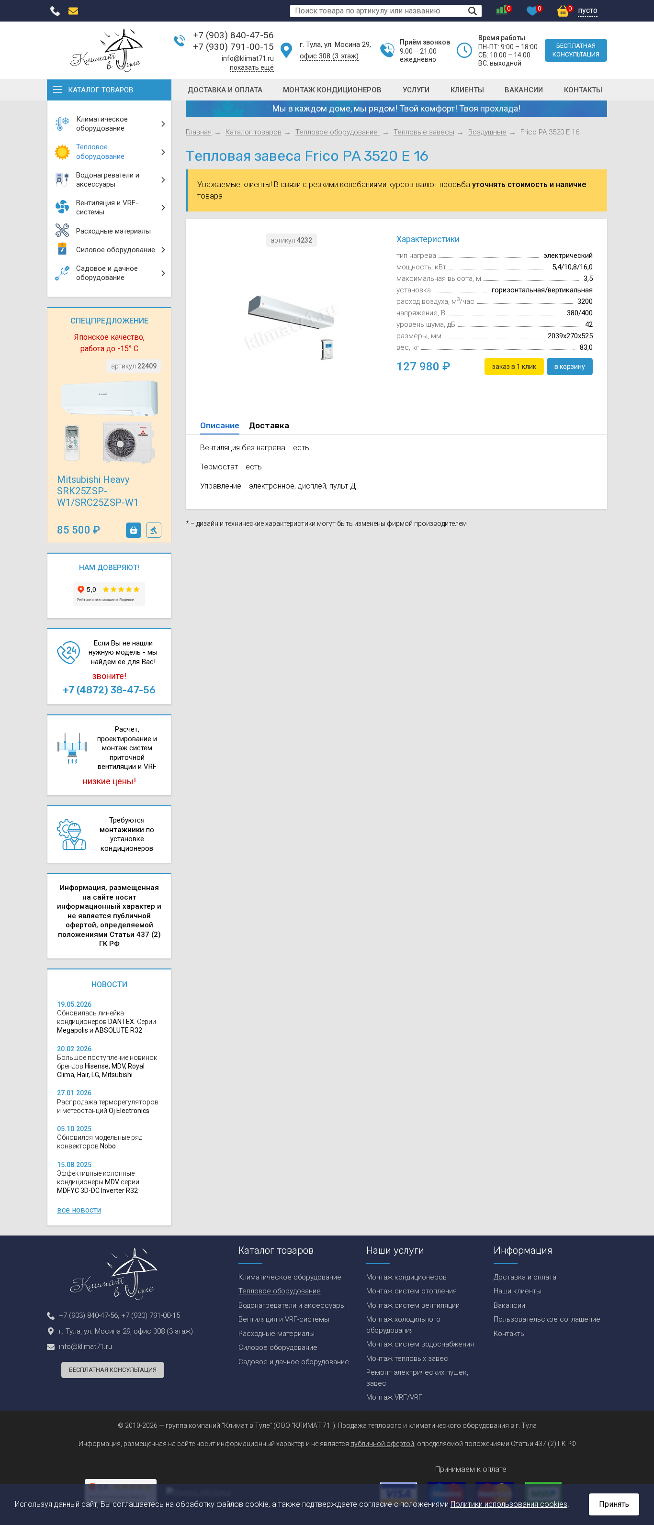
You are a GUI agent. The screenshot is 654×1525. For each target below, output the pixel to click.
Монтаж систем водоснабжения (420, 1344)
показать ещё (252, 67)
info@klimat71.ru (248, 58)
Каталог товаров (100, 90)
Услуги (416, 90)
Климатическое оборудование (289, 1277)
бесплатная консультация (576, 50)
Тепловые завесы (424, 132)
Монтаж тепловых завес (407, 1358)
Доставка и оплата (225, 90)
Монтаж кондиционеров (332, 90)
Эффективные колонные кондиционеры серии (98, 1181)
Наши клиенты (517, 1291)
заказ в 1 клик (153, 530)
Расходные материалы (276, 1333)
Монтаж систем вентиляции (413, 1305)
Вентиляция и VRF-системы (283, 1319)
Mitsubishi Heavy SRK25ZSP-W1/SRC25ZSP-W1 (98, 491)
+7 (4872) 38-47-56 (109, 690)
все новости (79, 1209)
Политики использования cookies (509, 1504)
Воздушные (487, 132)
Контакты (583, 90)
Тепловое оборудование (337, 132)
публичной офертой (382, 1443)
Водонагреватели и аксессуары (292, 1305)
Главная (199, 132)
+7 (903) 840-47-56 (233, 35)
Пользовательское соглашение (547, 1319)
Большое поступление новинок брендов (107, 1066)
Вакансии (524, 90)
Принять (614, 1504)
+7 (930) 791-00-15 (233, 46)
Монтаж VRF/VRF (394, 1397)
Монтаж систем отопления (411, 1291)
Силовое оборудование (277, 1347)
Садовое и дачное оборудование (293, 1362)
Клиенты (467, 90)
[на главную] (107, 50)
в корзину (133, 530)
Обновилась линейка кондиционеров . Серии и (106, 1021)
